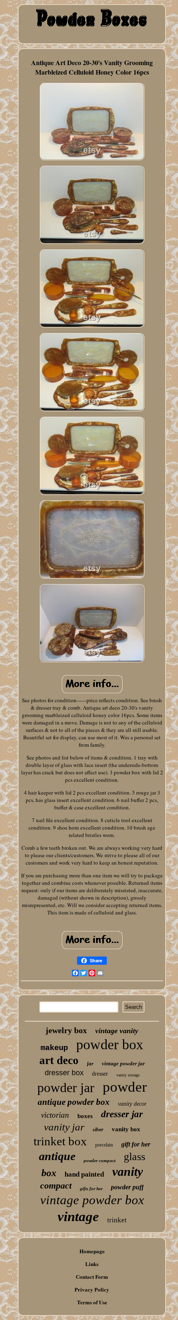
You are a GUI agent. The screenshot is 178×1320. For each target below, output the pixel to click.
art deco (59, 1060)
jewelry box (66, 1030)
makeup (54, 1048)
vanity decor (132, 1104)
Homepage (92, 1251)
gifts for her (91, 1188)
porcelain (104, 1145)
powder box (109, 1044)
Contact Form (92, 1276)
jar (90, 1063)
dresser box (64, 1073)
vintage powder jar (123, 1063)
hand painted (84, 1174)
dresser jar (122, 1114)
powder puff (127, 1187)
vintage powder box (92, 1200)
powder (125, 1087)
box (48, 1173)
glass (134, 1157)
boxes (85, 1116)
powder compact (99, 1160)
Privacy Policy (92, 1289)
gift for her (135, 1144)
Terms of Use (92, 1302)
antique (57, 1156)
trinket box (60, 1141)
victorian (55, 1115)
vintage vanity (116, 1031)
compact (56, 1185)
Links (92, 1264)
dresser (100, 1074)
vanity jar (64, 1126)
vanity (127, 1171)
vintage (78, 1216)
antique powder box (74, 1102)
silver (98, 1129)
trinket (117, 1220)
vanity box (126, 1129)
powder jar (65, 1087)
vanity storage (128, 1075)
